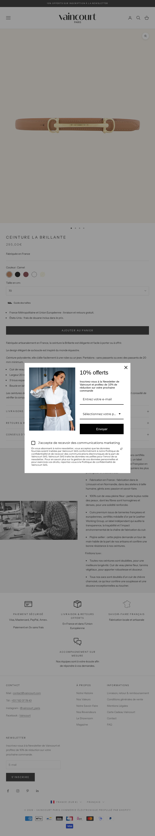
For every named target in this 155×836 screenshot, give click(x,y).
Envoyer (101, 429)
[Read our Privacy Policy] (121, 449)
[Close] (125, 367)
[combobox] (102, 414)
